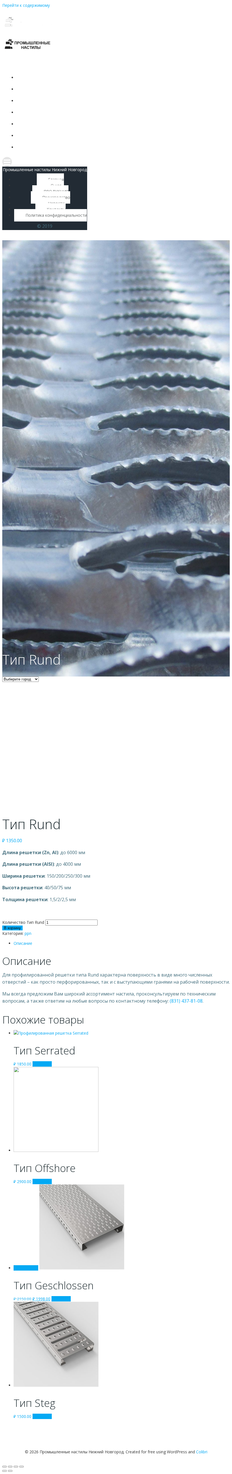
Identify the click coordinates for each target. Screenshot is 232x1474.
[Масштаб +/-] (21, 1466)
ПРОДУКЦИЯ (75, 100)
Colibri (201, 1451)
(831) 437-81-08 (186, 1001)
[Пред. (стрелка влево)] (4, 1471)
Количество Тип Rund (23, 922)
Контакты (75, 135)
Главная (75, 77)
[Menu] (69, 162)
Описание (23, 943)
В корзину (12, 928)
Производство (75, 112)
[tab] (122, 943)
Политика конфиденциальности (75, 147)
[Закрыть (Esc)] (4, 1466)
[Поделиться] (10, 1466)
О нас (75, 89)
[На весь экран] (16, 1466)
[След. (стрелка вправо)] (10, 1471)
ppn (28, 933)
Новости (75, 124)
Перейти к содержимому (26, 5)
